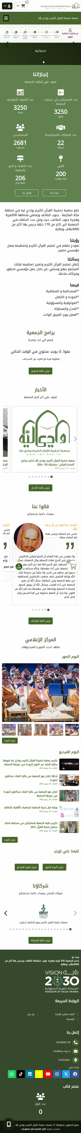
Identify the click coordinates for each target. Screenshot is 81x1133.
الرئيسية (70, 1019)
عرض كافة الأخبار (41, 487)
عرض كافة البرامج (40, 371)
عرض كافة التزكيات (41, 620)
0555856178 (63, 1042)
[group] (40, 692)
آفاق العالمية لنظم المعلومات (33, 1129)
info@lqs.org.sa (61, 1051)
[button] (7, 44)
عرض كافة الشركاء (40, 940)
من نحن (31, 1014)
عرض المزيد (10, 740)
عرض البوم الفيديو (27, 867)
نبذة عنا (54, 192)
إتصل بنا (26, 192)
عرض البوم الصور (54, 867)
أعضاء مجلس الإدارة (65, 1014)
